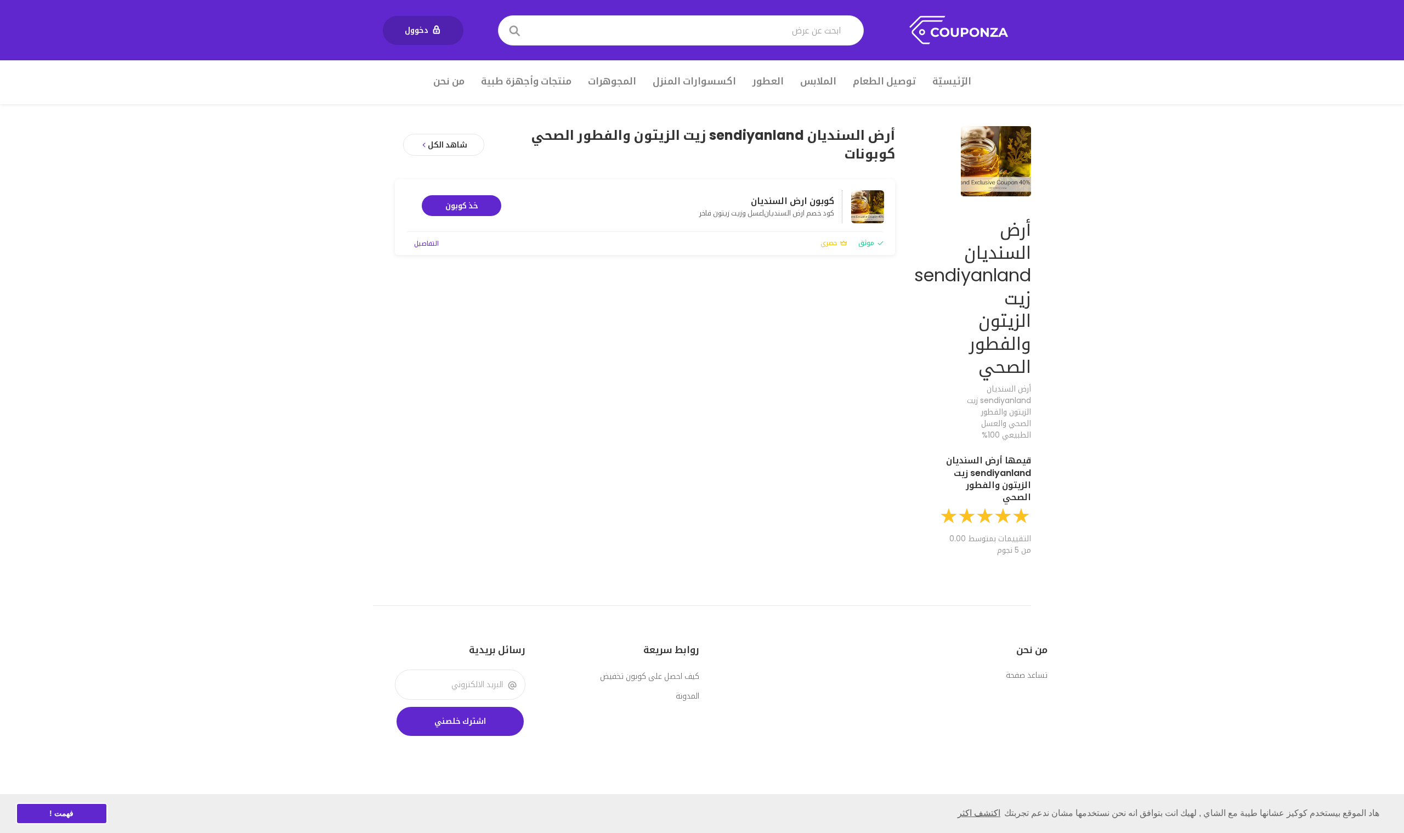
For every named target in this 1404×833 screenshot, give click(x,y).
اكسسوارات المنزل (694, 81)
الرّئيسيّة (951, 81)
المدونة (687, 695)
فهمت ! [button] (61, 813)
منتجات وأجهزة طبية (526, 81)
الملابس (818, 81)
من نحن (449, 81)
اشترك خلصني (460, 721)
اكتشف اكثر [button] (979, 813)
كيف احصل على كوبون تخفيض (649, 676)
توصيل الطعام (884, 81)
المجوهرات (612, 81)
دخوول (416, 30)
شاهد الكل (447, 144)
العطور (768, 81)
